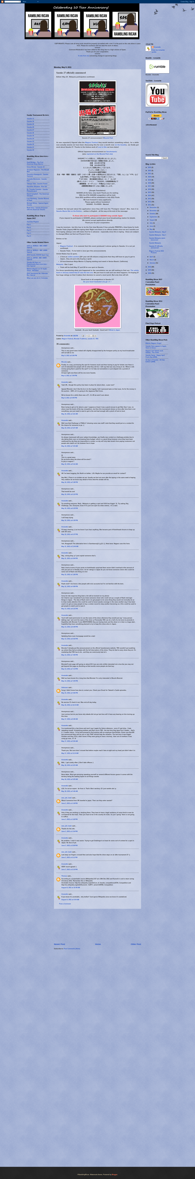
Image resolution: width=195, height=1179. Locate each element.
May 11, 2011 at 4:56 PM (69, 558)
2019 (150, 180)
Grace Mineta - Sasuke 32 (35, 167)
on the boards (120, 145)
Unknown (64, 687)
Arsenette (64, 382)
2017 (150, 186)
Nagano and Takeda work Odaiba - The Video (154, 351)
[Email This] (87, 336)
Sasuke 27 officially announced (156, 247)
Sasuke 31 (30, 118)
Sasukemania (111, 151)
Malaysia (59, 264)
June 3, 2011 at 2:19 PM (69, 869)
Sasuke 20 (30, 150)
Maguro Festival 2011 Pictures (156, 252)
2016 (150, 189)
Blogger (114, 1174)
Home (98, 944)
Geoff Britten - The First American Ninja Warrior (35, 163)
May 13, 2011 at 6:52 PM (69, 639)
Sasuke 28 (30, 127)
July (151, 223)
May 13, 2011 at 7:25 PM (69, 681)
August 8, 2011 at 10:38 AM (70, 887)
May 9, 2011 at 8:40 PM (69, 398)
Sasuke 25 (30, 136)
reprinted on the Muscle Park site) (99, 154)
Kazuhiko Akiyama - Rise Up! (37, 186)
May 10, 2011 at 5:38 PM (69, 482)
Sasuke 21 (30, 147)
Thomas (64, 876)
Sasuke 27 (30, 130)
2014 (150, 195)
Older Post (136, 944)
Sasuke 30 (30, 121)
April (151, 257)
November (153, 210)
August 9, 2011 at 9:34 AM (70, 899)
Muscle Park (108, 138)
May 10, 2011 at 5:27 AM (69, 428)
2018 (150, 183)
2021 (150, 173)
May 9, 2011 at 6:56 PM (69, 355)
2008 (150, 273)
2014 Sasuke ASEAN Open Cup (38, 255)
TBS (96, 339)
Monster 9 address (80, 339)
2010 (150, 267)
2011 (150, 205)
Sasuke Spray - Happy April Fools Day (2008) (155, 356)
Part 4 (29, 233)
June (151, 226)
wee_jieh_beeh (66, 798)
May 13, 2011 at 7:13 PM (69, 669)
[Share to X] (91, 336)
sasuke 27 (91, 339)
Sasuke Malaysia (155, 243)
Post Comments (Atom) (72, 949)
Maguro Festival (91, 142)
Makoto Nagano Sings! (153, 343)
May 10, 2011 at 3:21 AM (69, 414)
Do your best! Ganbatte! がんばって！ (97, 282)
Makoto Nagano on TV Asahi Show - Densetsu (37, 269)
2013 (150, 198)
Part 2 (29, 227)
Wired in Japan (114, 330)
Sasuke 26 (30, 133)
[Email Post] (82, 336)
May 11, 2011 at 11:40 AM (69, 546)
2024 (150, 167)
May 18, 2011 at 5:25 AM (69, 779)
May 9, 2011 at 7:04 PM (69, 375)
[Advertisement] (97, 926)
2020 (150, 177)
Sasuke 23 (30, 141)
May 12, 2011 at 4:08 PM (69, 586)
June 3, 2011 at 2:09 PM (69, 845)
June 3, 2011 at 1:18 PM (69, 803)
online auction (73, 257)
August (152, 220)
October (153, 213)
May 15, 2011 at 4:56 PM (69, 693)
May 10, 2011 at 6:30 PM (69, 520)
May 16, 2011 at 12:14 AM (70, 705)
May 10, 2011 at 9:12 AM (69, 464)
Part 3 (29, 230)
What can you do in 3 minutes (37, 278)
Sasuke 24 (30, 138)
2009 (150, 270)
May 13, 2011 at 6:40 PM (69, 627)
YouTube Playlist (33, 222)
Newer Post (59, 944)
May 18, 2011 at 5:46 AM (69, 791)
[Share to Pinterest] (95, 336)
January (153, 263)
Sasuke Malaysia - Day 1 (157, 235)
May (151, 229)
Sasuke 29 (30, 124)
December (153, 207)
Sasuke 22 (30, 144)
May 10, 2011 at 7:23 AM (69, 446)
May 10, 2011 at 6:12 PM (69, 494)
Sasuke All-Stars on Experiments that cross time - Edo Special (37, 264)
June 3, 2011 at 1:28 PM (69, 819)
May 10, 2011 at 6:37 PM (69, 534)
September (154, 217)
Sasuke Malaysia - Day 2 (157, 232)
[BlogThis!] (89, 336)
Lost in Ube (102, 147)
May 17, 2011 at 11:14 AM (69, 753)
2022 (150, 170)
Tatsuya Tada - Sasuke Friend (37, 183)
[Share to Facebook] (93, 336)
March (152, 260)
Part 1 (29, 224)
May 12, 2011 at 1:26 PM (69, 574)
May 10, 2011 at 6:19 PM (69, 508)
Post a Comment (65, 904)
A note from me (83, 56)
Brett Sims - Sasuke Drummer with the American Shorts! (37, 208)
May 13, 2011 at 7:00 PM (69, 655)
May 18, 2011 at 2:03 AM (69, 765)
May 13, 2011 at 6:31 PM (69, 609)
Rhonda (64, 362)
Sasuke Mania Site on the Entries (69, 211)
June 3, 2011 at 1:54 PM (69, 831)
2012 (150, 202)
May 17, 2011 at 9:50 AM (69, 741)
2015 (150, 192)
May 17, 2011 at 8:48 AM (69, 719)
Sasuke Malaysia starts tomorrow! (157, 239)
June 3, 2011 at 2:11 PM (69, 857)
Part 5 (29, 236)
